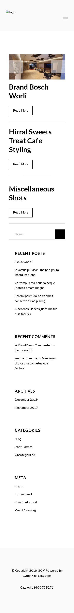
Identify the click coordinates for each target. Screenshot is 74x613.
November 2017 (26, 408)
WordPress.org (25, 510)
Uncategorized (25, 455)
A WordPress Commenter (33, 345)
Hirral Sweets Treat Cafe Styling (30, 140)
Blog (18, 439)
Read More (20, 110)
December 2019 (26, 400)
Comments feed (26, 502)
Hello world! (23, 262)
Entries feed (23, 494)
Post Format (24, 447)
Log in (19, 486)
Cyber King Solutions (37, 576)
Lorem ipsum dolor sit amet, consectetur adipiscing (34, 298)
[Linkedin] (38, 601)
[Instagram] (44, 601)
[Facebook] (32, 601)
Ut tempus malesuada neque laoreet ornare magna (35, 285)
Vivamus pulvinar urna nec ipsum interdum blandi (37, 272)
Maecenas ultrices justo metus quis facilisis (36, 311)
